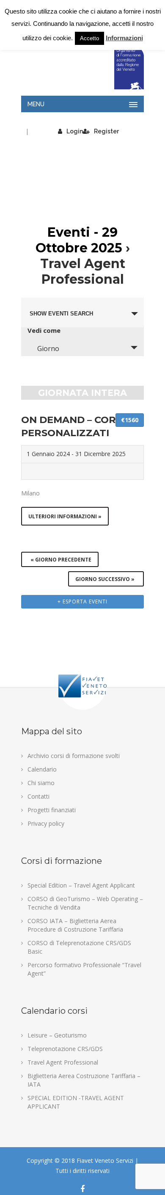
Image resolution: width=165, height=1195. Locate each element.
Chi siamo (41, 783)
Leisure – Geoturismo (57, 1035)
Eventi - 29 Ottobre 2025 (79, 240)
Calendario (42, 769)
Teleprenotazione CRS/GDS (65, 1049)
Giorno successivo (105, 579)
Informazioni (124, 37)
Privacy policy (46, 823)
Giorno (48, 348)
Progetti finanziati (52, 810)
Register (106, 131)
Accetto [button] (89, 38)
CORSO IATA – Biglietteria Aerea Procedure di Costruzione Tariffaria (75, 925)
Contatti (39, 796)
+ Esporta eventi (82, 601)
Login (74, 131)
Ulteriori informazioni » (65, 516)
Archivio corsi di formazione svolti (74, 756)
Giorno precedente (60, 559)
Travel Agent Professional (63, 1062)
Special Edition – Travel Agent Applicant (81, 885)
